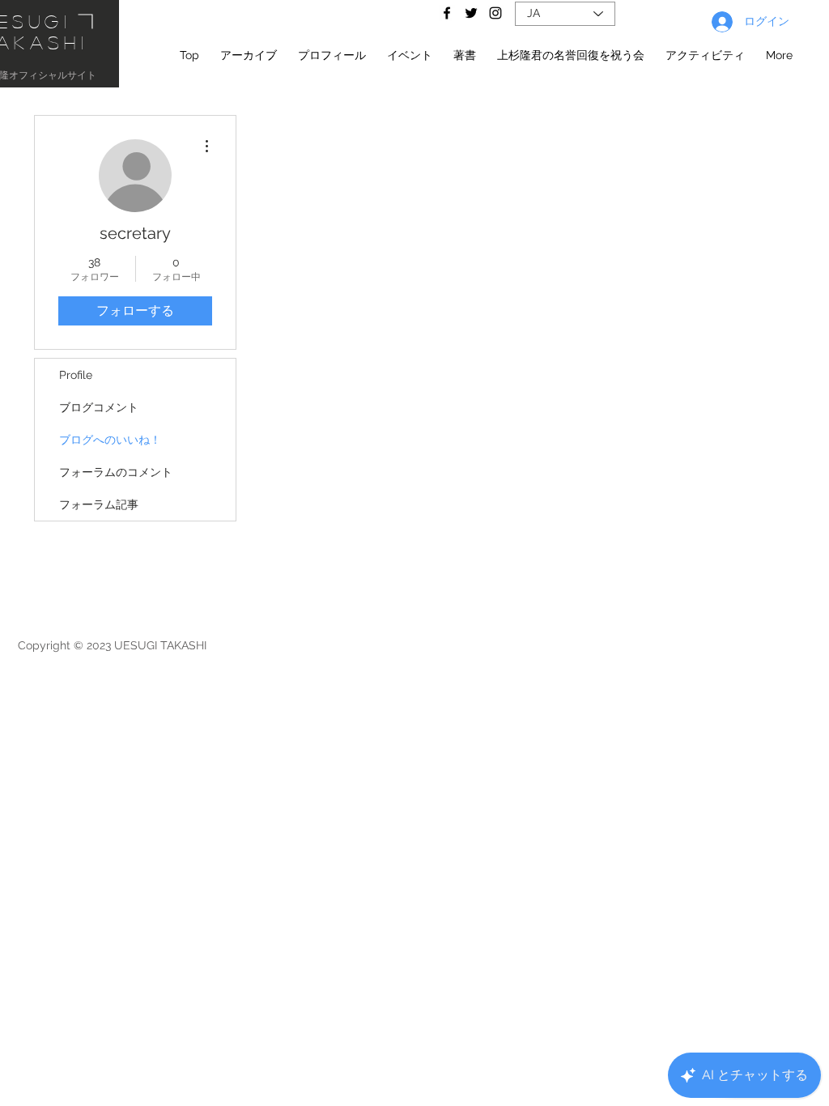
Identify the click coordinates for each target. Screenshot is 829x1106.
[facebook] (447, 13)
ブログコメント (98, 407)
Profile (75, 374)
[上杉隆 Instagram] (495, 13)
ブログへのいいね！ (110, 439)
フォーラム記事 (98, 504)
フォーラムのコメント (115, 472)
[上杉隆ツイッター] (471, 13)
